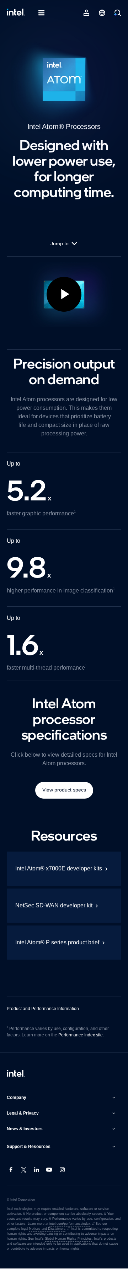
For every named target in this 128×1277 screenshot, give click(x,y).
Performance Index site (82, 1043)
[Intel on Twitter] (24, 1178)
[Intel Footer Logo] (16, 1082)
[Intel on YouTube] (49, 1178)
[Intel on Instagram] (62, 1178)
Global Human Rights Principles (55, 1247)
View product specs (64, 798)
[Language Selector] (102, 13)
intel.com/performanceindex (68, 1232)
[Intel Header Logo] (15, 13)
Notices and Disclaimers (32, 1237)
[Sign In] (86, 13)
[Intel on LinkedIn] (36, 1178)
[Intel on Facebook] (11, 1178)
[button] (62, 1106)
